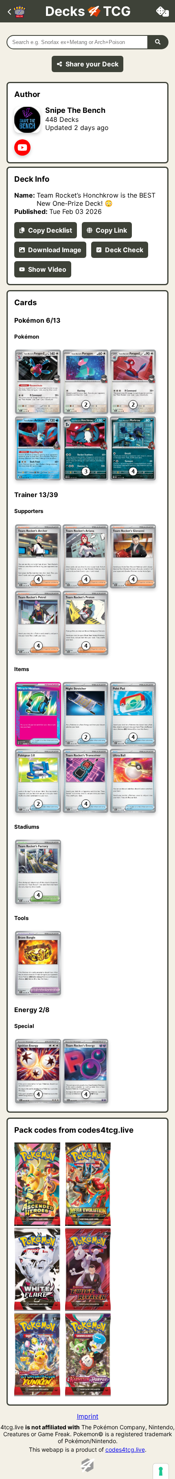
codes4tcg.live (125, 1449)
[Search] (158, 42)
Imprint (87, 1416)
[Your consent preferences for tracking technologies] (160, 1471)
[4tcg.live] (87, 1468)
